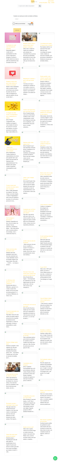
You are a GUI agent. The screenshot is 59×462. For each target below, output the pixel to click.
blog (49, 2)
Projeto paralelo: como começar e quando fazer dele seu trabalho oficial (45, 78)
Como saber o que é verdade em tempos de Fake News (45, 143)
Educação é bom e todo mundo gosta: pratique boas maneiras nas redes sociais (29, 273)
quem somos (51, 0)
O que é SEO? (43, 267)
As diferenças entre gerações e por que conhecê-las (10, 281)
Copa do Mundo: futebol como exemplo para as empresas (45, 300)
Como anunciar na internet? (46, 204)
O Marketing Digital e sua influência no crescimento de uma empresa (46, 112)
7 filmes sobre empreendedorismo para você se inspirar (11, 149)
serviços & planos (43, 2)
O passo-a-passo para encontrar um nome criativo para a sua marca (12, 187)
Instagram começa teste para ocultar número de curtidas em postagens (11, 83)
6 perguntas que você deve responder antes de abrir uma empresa (29, 211)
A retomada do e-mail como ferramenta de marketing (11, 47)
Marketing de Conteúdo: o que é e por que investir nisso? (29, 80)
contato (52, 2)
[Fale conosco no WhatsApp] (55, 458)
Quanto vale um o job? (28, 427)
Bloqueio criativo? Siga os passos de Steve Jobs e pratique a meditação (29, 45)
